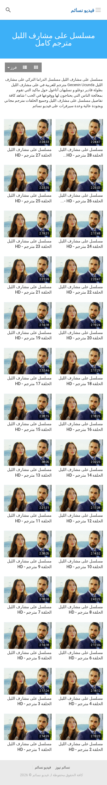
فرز (13, 67)
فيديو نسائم (82, 10)
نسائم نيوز (62, 767)
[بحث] (8, 9)
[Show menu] (98, 9)
